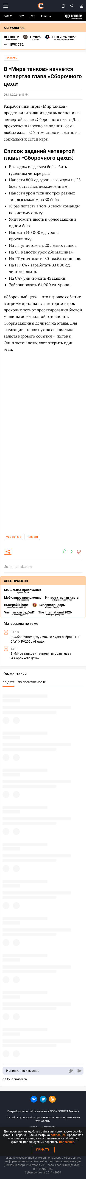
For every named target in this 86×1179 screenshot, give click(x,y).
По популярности (32, 682)
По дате (8, 682)
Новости (32, 536)
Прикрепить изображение (70, 1070)
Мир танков (13, 536)
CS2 (21, 16)
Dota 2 (7, 16)
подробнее (58, 1135)
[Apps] (63, 6)
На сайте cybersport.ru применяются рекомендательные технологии (43, 1119)
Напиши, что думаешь (22, 1071)
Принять (43, 1149)
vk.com (26, 567)
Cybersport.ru (33, 1172)
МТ (33, 16)
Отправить (79, 1070)
